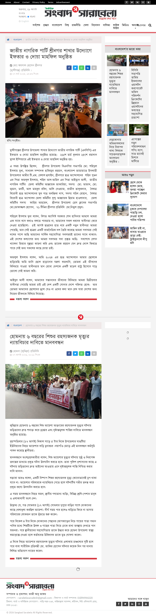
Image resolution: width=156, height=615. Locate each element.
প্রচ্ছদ (46, 25)
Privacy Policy (38, 2)
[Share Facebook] (69, 67)
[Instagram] (143, 2)
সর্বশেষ (36, 25)
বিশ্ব (67, 25)
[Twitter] (132, 2)
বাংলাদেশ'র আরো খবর (127, 49)
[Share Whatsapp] (81, 67)
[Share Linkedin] (87, 67)
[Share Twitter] (75, 67)
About (17, 2)
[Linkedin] (137, 2)
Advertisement (63, 2)
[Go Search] (150, 25)
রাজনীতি (76, 25)
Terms (50, 2)
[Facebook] (127, 2)
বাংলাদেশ (57, 25)
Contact (26, 2)
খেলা (86, 25)
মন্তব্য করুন (22, 299)
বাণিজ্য (106, 25)
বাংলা (32, 17)
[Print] (94, 67)
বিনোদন (96, 25)
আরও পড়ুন (128, 175)
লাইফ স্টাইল (116, 26)
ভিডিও (125, 25)
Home (8, 2)
